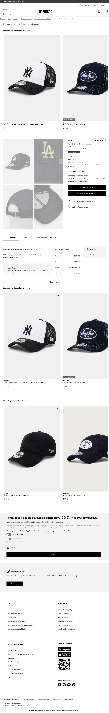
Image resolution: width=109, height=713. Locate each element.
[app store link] (64, 654)
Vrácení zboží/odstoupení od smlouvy (21, 654)
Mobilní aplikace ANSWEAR (67, 629)
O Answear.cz (12, 610)
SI (21, 705)
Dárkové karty (13, 666)
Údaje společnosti (43, 699)
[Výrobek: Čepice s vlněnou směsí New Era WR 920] (32, 449)
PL (18, 705)
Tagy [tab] (25, 238)
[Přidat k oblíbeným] (58, 37)
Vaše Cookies (57, 699)
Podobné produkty (86, 187)
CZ (10, 705)
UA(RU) (28, 705)
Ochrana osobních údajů (16, 629)
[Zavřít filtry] (103, 1)
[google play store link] (64, 649)
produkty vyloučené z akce (59, 527)
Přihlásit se (53, 555)
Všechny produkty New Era (86, 193)
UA (25, 705)
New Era (70, 141)
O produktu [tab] (11, 238)
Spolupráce (12, 618)
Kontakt (10, 677)
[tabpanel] (54, 262)
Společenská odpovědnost (17, 621)
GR (12, 705)
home (11, 14)
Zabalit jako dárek (14, 670)
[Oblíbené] (103, 11)
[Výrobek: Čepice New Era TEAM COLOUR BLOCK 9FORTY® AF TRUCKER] (32, 78)
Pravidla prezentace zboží (67, 621)
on (10, 9)
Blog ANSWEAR (63, 618)
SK (23, 705)
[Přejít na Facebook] (59, 685)
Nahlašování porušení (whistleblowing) (21, 625)
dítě (4, 14)
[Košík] (107, 11)
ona (5, 9)
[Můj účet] (99, 11)
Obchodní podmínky (65, 610)
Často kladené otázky (15, 673)
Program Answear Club (66, 625)
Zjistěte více (15, 584)
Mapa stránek (68, 699)
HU (15, 705)
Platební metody (13, 662)
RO (20, 705)
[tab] (44, 237)
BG (6, 705)
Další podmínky (63, 614)
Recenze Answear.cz (15, 614)
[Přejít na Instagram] (64, 685)
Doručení (11, 658)
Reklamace (12, 650)
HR (14, 705)
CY (8, 705)
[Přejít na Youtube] (69, 685)
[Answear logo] (45, 11)
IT (17, 705)
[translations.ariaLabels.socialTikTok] (74, 685)
